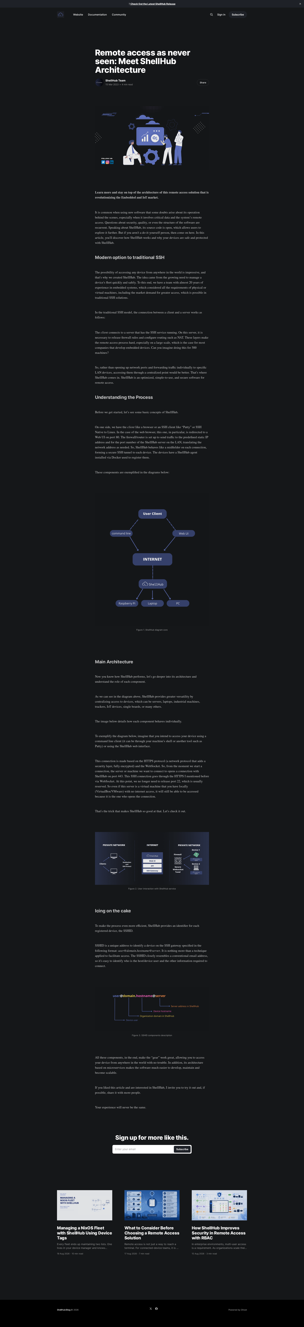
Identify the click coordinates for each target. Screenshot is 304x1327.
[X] (150, 1308)
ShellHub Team (115, 80)
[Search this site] (211, 14)
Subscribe (238, 14)
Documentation (97, 14)
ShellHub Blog (63, 1309)
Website (78, 14)
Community (119, 14)
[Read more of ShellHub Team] (99, 82)
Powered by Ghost (237, 1309)
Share (203, 82)
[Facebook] (156, 1308)
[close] (300, 3)
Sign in (221, 14)
